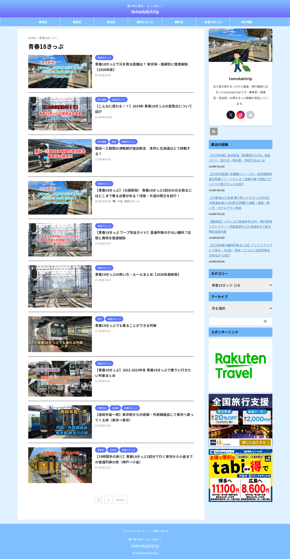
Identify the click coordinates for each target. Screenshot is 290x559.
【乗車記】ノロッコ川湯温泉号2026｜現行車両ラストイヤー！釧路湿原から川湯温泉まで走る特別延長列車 (240, 226)
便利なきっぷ (145, 22)
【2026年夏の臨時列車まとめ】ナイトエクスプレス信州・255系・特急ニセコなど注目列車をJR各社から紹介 (240, 250)
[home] (250, 115)
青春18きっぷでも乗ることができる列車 (125, 325)
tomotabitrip (145, 11)
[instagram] (240, 115)
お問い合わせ (160, 531)
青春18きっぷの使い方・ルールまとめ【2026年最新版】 (138, 274)
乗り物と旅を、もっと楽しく (145, 539)
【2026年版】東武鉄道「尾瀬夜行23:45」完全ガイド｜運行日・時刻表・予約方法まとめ (239, 157)
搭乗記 (77, 22)
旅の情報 (246, 22)
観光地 (179, 22)
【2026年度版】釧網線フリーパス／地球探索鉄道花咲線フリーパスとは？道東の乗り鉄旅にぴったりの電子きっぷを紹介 (240, 179)
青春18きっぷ (212, 22)
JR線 (120, 201)
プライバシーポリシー (135, 531)
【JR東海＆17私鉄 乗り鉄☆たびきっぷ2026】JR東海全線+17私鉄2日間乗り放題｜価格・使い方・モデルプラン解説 (239, 202)
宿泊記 (111, 22)
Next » (121, 500)
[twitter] (231, 115)
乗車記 (43, 22)
